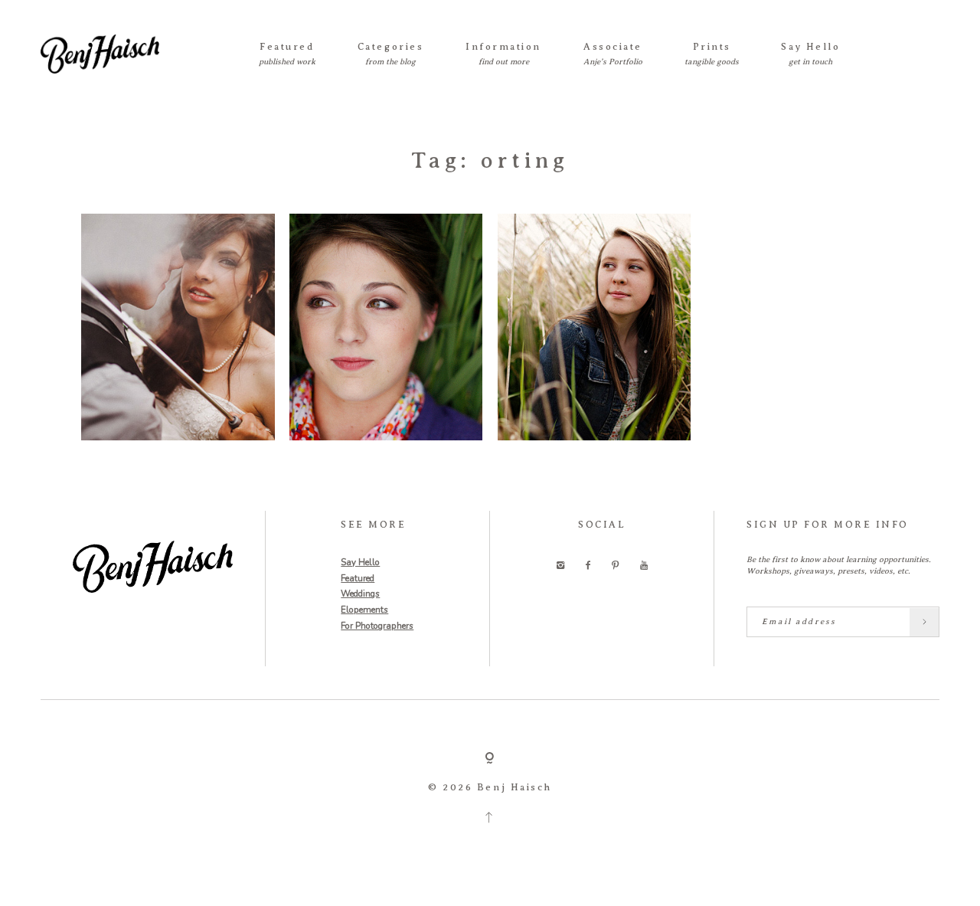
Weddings (360, 593)
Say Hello (810, 46)
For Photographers (377, 626)
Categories (390, 46)
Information (503, 46)
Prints (712, 46)
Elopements (364, 609)
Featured (287, 46)
